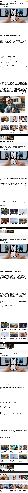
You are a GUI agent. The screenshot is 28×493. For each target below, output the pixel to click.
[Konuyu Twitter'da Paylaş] (6, 6)
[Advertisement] (14, 29)
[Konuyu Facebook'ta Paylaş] (4, 6)
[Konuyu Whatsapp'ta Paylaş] (7, 6)
